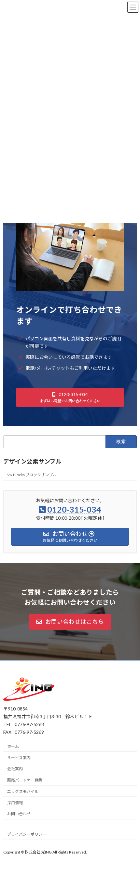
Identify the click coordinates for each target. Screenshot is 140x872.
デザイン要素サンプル (32, 461)
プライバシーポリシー (26, 834)
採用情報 (15, 802)
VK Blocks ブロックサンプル (32, 474)
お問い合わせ (19, 813)
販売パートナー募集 (24, 780)
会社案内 (15, 768)
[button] (70, 397)
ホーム (13, 746)
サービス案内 (19, 757)
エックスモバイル (22, 791)
